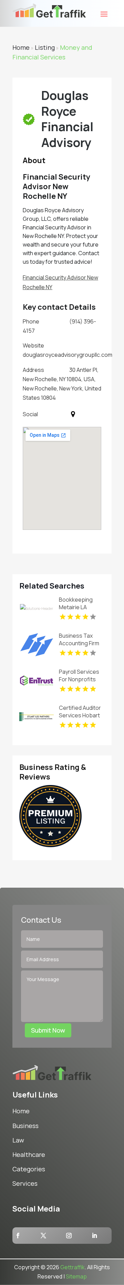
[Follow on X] (43, 1235)
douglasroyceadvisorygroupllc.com (67, 355)
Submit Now (48, 1030)
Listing (45, 47)
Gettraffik (72, 1267)
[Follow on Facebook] (17, 1235)
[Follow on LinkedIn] (94, 1235)
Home (21, 47)
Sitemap (76, 1276)
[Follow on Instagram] (68, 1235)
